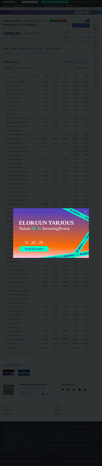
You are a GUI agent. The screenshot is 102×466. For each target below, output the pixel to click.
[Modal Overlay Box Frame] (51, 233)
